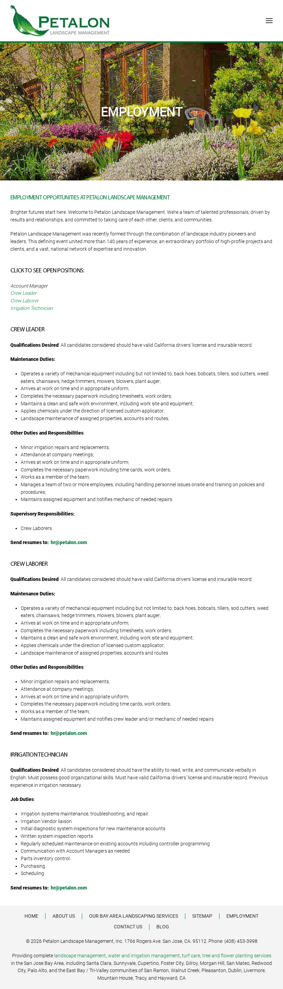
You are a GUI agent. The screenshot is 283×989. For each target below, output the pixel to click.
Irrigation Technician (31, 308)
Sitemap (202, 916)
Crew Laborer (24, 300)
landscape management (80, 955)
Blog (162, 926)
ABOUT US (63, 916)
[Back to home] (59, 20)
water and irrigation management (144, 955)
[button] (269, 20)
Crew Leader (23, 293)
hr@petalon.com (69, 542)
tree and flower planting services (236, 955)
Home (31, 916)
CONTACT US (128, 926)
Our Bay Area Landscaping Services (133, 916)
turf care (191, 955)
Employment (242, 916)
